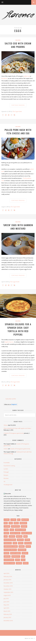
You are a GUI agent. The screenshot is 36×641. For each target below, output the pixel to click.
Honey (6, 533)
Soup (23, 559)
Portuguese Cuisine (10, 546)
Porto (21, 543)
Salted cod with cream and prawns (18, 45)
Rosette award (15, 553)
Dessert (24, 526)
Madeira (19, 536)
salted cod (27, 76)
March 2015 (7, 611)
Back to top (29, 638)
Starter (19, 563)
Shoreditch (15, 556)
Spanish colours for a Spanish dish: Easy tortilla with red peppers (18, 329)
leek (5, 536)
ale (19, 519)
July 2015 (6, 598)
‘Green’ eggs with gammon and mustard (18, 226)
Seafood (7, 556)
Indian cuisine (15, 533)
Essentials (7, 462)
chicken (6, 526)
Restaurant (22, 549)
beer (10, 523)
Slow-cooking (8, 559)
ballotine (25, 519)
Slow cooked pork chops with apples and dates (17, 428)
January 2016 (7, 579)
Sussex (26, 563)
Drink (6, 529)
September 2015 (8, 592)
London (6, 469)
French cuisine (20, 529)
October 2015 (7, 589)
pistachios (7, 543)
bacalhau (4, 78)
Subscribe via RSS (10, 399)
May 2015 (6, 605)
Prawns (21, 546)
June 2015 (6, 602)
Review (6, 553)
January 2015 (7, 617)
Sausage (24, 553)
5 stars (13, 519)
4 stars (6, 519)
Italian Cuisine (26, 533)
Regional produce (10, 549)
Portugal (6, 472)
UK (4, 481)
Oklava (6, 425)
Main (25, 536)
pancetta (20, 539)
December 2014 (8, 620)
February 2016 (8, 576)
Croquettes (15, 526)
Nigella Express (9, 342)
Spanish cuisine (9, 563)
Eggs (11, 529)
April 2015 (6, 608)
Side (23, 556)
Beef (5, 523)
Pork (14, 543)
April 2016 (6, 573)
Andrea (6, 449)
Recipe (28, 546)
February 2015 (8, 614)
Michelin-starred (9, 539)
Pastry (27, 539)
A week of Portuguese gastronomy (14, 433)
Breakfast (23, 523)
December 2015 (8, 583)
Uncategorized (8, 484)
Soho (17, 559)
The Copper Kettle (17, 111)
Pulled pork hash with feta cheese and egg (18, 131)
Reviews (6, 478)
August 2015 (7, 595)
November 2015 (8, 586)
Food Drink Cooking (9, 466)
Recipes (18, 40)
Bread (16, 523)
